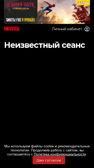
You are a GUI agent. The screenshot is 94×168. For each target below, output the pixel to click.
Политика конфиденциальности (60, 154)
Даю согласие (49, 160)
